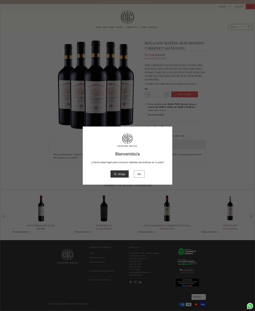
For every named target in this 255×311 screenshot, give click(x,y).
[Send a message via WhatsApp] (250, 306)
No (139, 174)
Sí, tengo (119, 174)
